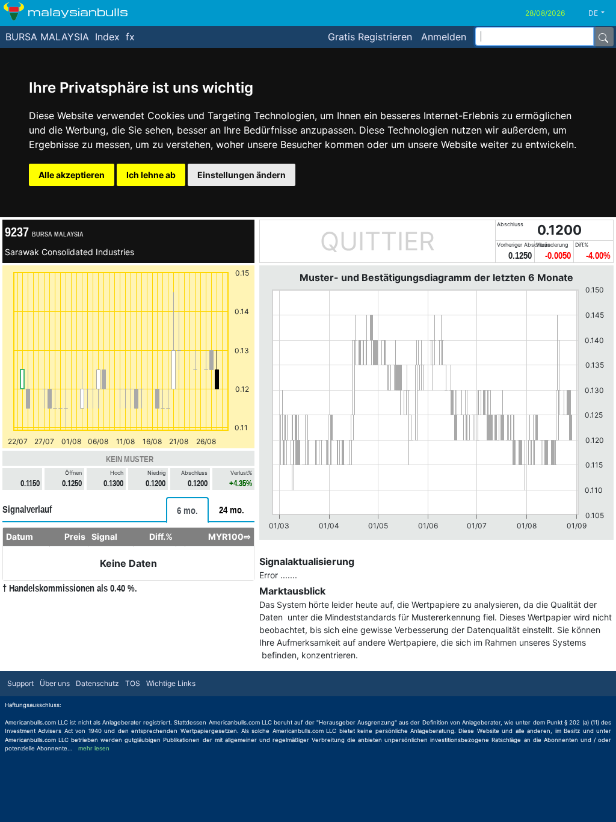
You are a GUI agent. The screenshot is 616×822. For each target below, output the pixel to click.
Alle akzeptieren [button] (71, 175)
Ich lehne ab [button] (151, 175)
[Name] (603, 36)
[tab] (187, 510)
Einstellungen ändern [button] (241, 175)
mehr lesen (93, 748)
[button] (601, 13)
